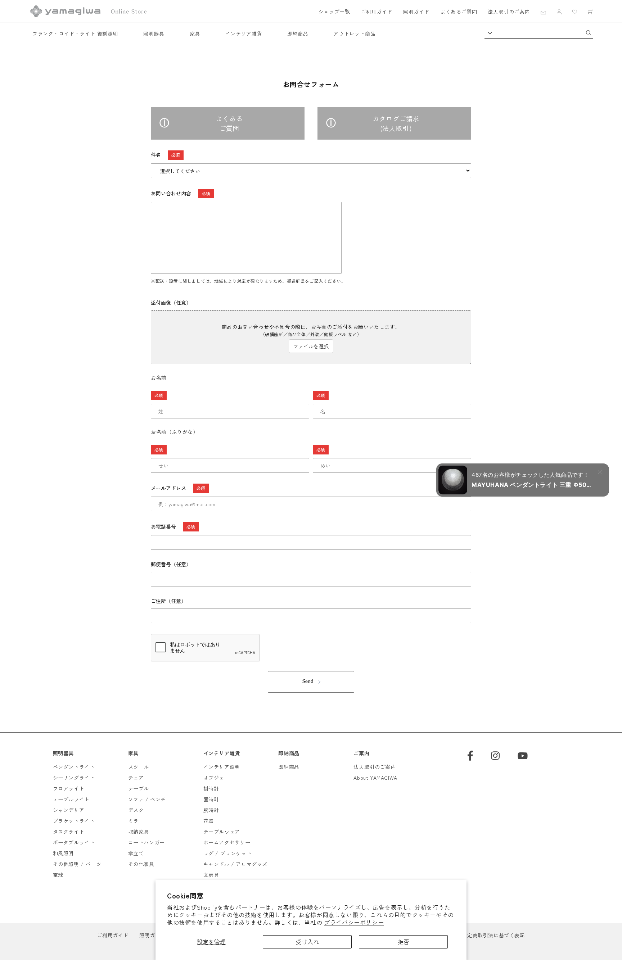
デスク (136, 810)
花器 (208, 820)
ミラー (136, 820)
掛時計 (211, 788)
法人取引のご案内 (509, 11)
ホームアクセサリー (227, 842)
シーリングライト (74, 777)
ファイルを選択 (311, 346)
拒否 (403, 941)
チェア (136, 777)
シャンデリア (69, 810)
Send (308, 681)
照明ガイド (416, 11)
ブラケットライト (74, 820)
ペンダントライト (74, 766)
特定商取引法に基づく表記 (493, 935)
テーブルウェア (221, 831)
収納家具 (138, 831)
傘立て (136, 853)
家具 (195, 33)
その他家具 (141, 864)
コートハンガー (146, 842)
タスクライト (69, 831)
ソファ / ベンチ (147, 799)
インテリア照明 (221, 766)
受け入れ (307, 941)
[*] (230, 395)
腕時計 (211, 810)
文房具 (211, 874)
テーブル (138, 788)
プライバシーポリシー (354, 922)
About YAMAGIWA (375, 777)
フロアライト (69, 788)
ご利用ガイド (376, 11)
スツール (138, 766)
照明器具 (153, 33)
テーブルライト (71, 799)
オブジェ (213, 777)
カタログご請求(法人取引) (396, 123)
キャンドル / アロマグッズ (235, 864)
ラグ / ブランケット (227, 853)
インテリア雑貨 (243, 33)
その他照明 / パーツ (77, 864)
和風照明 (63, 853)
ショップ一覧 (334, 11)
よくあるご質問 (458, 11)
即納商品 (297, 33)
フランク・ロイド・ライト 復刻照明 (75, 33)
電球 (58, 874)
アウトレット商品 (354, 33)
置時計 (211, 799)
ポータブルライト (74, 842)
